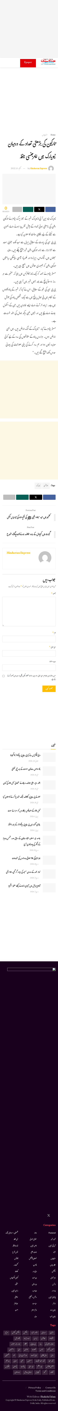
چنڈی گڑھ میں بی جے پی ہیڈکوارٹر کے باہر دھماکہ (24, 825)
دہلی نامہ (35, 1271)
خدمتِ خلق (34, 1252)
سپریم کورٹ (34, 1355)
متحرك (16, 1284)
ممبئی (22, 1361)
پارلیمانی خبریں (52, 1297)
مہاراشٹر (8, 1361)
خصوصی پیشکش (33, 1258)
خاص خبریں (33, 1246)
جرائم (54, 1303)
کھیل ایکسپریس (14, 1278)
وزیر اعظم (39, 1367)
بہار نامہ (54, 1291)
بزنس (54, 1284)
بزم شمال (53, 1278)
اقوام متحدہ (34, 1333)
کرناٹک (51, 1372)
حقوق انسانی (33, 1239)
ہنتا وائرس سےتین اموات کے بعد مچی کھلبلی (26, 769)
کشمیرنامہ (16, 1265)
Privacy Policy (34, 1388)
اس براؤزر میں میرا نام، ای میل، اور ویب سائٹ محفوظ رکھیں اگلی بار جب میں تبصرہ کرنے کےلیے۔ (31, 678)
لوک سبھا (51, 1361)
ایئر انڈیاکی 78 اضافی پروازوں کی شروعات (26, 859)
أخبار (54, 1252)
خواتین (26, 1350)
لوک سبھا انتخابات (40, 1361)
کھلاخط (16, 1271)
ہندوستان (17, 1372)
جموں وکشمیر (50, 1350)
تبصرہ (53, 594)
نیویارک (38, 485)
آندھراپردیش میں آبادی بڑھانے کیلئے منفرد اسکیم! (24, 886)
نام (54, 633)
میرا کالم (16, 1303)
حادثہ (35, 1233)
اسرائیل (44, 1333)
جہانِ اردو (53, 1310)
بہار (40, 1344)
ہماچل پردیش (28, 1372)
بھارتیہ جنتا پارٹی (49, 1344)
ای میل (52, 647)
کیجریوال (38, 1372)
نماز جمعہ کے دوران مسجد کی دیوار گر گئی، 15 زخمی (23, 872)
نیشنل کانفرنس (49, 1367)
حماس (41, 1350)
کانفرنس (16, 1258)
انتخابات (51, 1338)
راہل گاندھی (44, 1355)
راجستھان (11, 1350)
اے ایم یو (27, 1338)
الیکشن (54, 1271)
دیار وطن (34, 1284)
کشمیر (45, 1372)
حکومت (34, 1350)
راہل (52, 1355)
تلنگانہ (25, 1344)
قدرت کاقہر (15, 1246)
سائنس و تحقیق (33, 1297)
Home (53, 135)
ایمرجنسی (46, 485)
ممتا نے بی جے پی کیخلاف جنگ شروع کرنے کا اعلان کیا (21, 797)
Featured (52, 1233)
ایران (35, 1338)
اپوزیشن (43, 1338)
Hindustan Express (38, 169)
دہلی (19, 1350)
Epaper (28, 62)
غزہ (14, 1355)
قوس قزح (15, 1252)
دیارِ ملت (34, 1278)
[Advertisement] (29, 29)
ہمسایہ (16, 1310)
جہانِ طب (53, 1316)
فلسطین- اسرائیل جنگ (11, 1233)
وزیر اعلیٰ (31, 1367)
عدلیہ (35, 1316)
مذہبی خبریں (15, 1291)
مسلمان (29, 1361)
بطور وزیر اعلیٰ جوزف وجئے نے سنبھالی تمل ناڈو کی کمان (21, 783)
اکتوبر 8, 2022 (16, 169)
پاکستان (15, 1367)
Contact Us (50, 1388)
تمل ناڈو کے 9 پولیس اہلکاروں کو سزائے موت (24, 811)
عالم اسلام (34, 1310)
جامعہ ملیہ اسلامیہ (15, 1344)
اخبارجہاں (45, 135)
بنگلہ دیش (17, 1338)
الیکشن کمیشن (15, 1333)
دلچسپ (35, 1265)
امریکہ (6, 1333)
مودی (15, 1361)
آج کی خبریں (52, 1246)
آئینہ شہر (53, 1239)
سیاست (34, 1303)
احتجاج (51, 1333)
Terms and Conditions (45, 1391)
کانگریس (7, 1367)
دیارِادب (34, 1291)
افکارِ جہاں (53, 1265)
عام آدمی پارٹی (23, 1355)
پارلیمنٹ (23, 1367)
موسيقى (16, 1297)
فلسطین (7, 1355)
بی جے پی (33, 1344)
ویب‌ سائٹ (52, 662)
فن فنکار (16, 1239)
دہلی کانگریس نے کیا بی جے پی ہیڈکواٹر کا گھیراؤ (25, 756)
